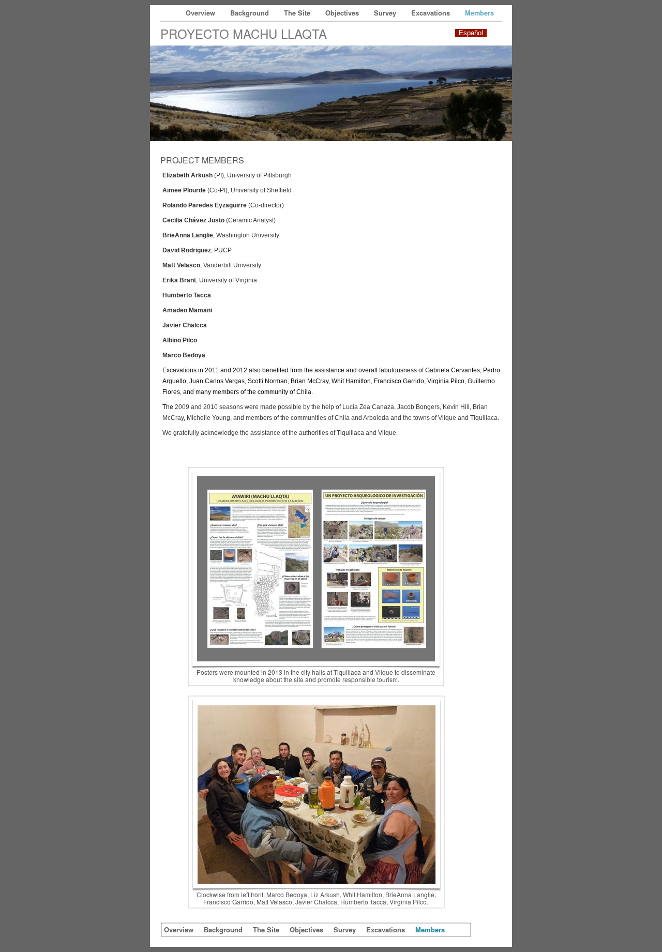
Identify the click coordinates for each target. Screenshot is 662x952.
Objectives (343, 13)
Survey (386, 13)
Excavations (431, 13)
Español (471, 33)
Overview (201, 13)
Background (250, 13)
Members (479, 13)
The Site (298, 13)
